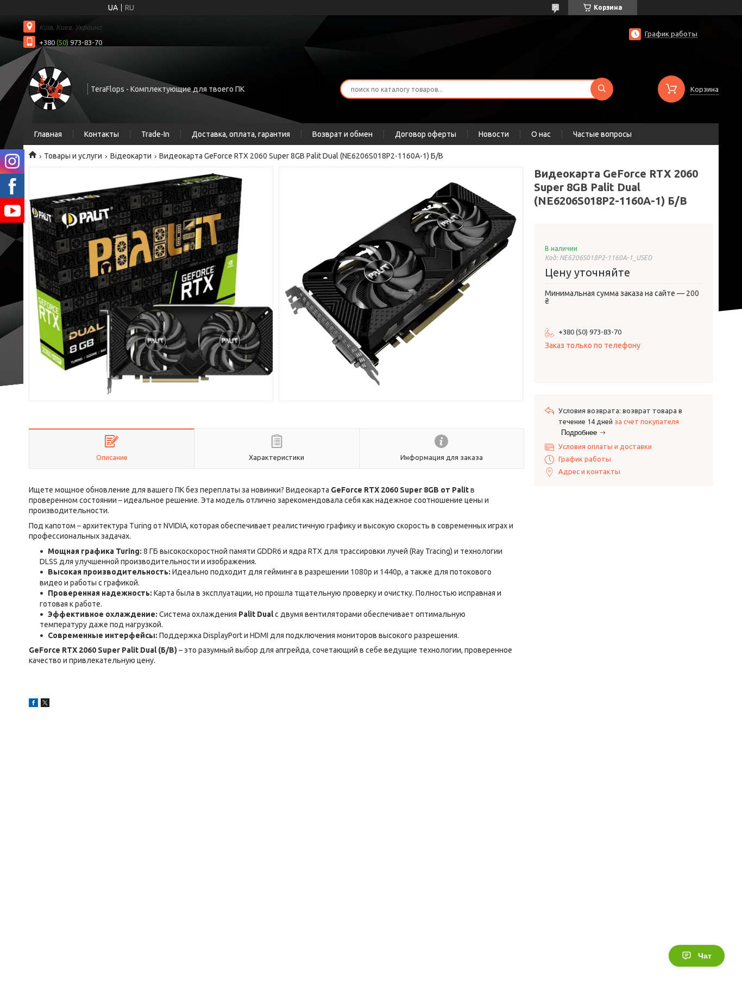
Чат (705, 955)
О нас (541, 134)
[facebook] (33, 704)
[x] (45, 704)
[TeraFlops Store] (50, 88)
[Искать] (601, 89)
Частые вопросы (602, 134)
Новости (494, 134)
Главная (48, 134)
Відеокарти (131, 156)
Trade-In (155, 134)
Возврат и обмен (342, 134)
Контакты (101, 134)
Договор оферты (425, 134)
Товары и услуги (73, 156)
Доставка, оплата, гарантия (241, 134)
